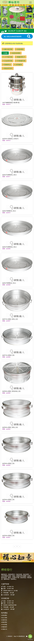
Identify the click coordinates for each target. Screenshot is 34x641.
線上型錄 (4, 617)
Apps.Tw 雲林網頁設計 (19, 636)
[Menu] (30, 3)
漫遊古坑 (4, 629)
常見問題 (4, 624)
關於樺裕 (4, 622)
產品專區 (4, 615)
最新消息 (4, 620)
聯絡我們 (4, 627)
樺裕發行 (10, 636)
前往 (11, 592)
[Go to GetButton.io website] (30, 639)
